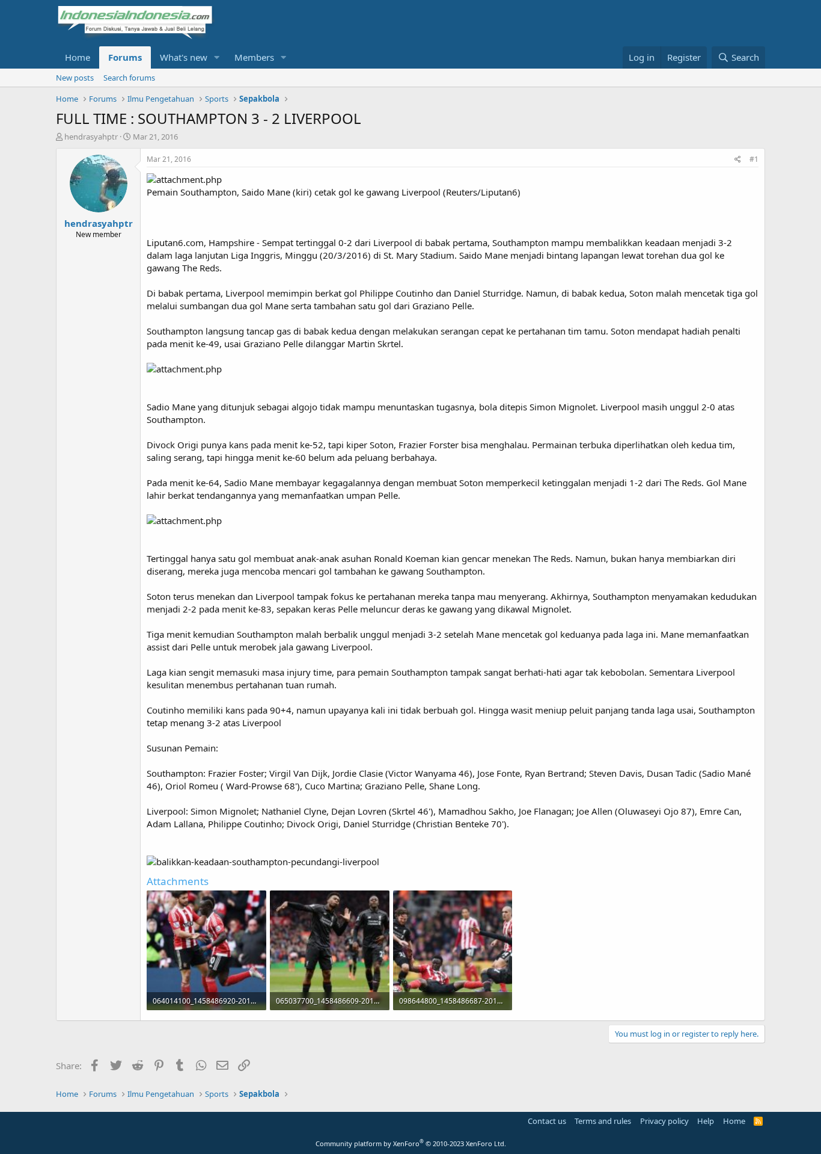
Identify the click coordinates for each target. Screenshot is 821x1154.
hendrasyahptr (91, 136)
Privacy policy (664, 1120)
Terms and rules (603, 1120)
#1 (753, 159)
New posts (75, 77)
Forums (125, 57)
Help (705, 1120)
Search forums (129, 77)
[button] (217, 57)
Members (254, 57)
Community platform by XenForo (411, 1143)
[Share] (737, 160)
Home (77, 57)
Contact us (547, 1120)
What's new (183, 57)
